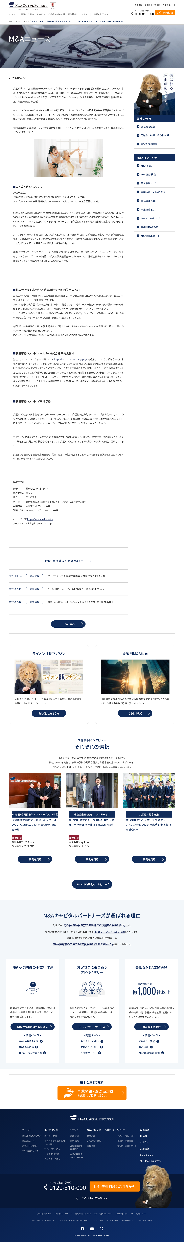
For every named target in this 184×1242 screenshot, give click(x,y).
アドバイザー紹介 (90, 1047)
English (172, 5)
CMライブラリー (147, 1154)
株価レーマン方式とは (30, 1052)
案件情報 (72, 14)
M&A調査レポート (30, 1150)
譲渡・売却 (74, 1135)
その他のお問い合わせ (95, 1198)
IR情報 (147, 5)
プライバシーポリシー (63, 1213)
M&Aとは (13, 14)
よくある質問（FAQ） (44, 1213)
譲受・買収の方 (101, 14)
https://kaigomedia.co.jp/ (40, 519)
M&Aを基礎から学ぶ (31, 1135)
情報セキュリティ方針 (83, 1213)
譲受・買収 (74, 1140)
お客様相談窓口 (127, 1220)
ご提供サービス (88, 1052)
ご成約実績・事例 (56, 14)
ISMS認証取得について (103, 1213)
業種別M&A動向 (29, 1145)
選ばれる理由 (27, 14)
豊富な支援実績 (51, 1154)
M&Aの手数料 (26, 1047)
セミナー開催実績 (125, 1140)
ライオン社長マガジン (150, 1161)
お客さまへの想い (90, 1041)
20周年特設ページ (144, 1220)
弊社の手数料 (50, 1135)
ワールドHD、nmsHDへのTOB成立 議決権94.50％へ (75, 589)
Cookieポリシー (122, 1213)
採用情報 (156, 5)
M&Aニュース (21, 21)
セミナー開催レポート (127, 1145)
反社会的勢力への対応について (44, 1220)
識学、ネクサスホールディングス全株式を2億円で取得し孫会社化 (80, 602)
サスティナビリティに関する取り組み (105, 1220)
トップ (11, 21)
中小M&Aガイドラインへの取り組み (74, 1220)
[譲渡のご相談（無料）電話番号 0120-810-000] (142, 12)
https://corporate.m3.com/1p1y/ (70, 359)
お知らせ (144, 1142)
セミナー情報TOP (125, 1135)
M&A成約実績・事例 (149, 1052)
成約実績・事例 (94, 1129)
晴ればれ (143, 1047)
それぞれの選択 (147, 1041)
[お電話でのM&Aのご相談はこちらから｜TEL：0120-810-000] (65, 1186)
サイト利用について (139, 1213)
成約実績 (91, 1135)
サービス (41, 14)
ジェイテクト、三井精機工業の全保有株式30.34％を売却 (76, 576)
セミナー (83, 14)
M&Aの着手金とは (28, 1041)
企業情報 (138, 5)
